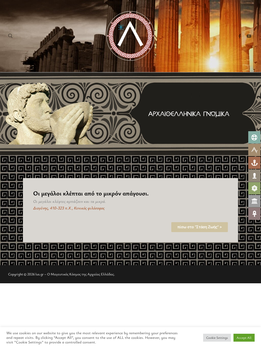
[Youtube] (249, 36)
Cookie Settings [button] (217, 337)
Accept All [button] (244, 337)
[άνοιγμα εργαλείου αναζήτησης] (10, 36)
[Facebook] (240, 36)
